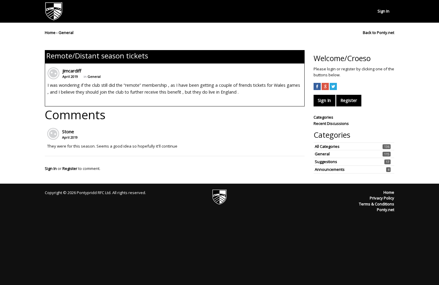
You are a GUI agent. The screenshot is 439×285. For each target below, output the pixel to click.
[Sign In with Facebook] (317, 86)
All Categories (327, 146)
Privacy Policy (382, 198)
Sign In (383, 11)
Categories (323, 117)
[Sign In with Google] (325, 86)
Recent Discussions (331, 123)
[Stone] (53, 134)
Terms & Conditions (376, 204)
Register (69, 168)
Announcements (330, 169)
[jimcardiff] (53, 73)
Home (388, 192)
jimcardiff (71, 71)
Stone (68, 131)
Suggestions (326, 161)
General (94, 76)
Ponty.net (385, 209)
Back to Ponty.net (378, 32)
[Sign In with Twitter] (333, 86)
